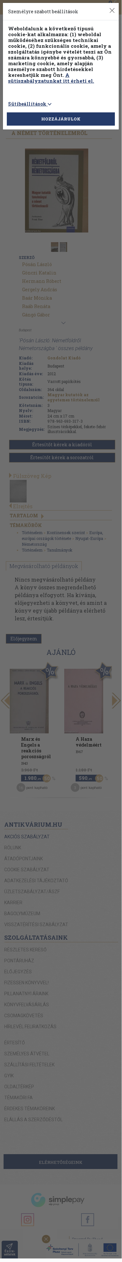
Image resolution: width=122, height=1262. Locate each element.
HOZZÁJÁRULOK (60, 119)
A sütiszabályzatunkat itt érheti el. (51, 78)
